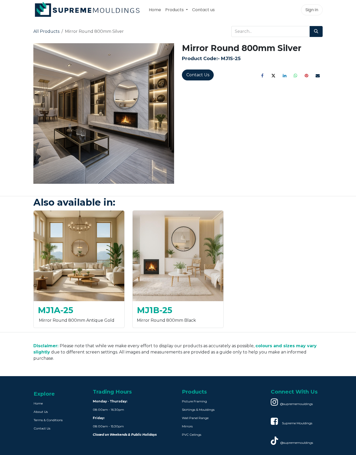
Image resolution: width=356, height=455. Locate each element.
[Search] (316, 31)
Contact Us (197, 74)
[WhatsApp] (295, 75)
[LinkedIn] (284, 75)
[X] (273, 75)
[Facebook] (262, 75)
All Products (46, 31)
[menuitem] (155, 10)
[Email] (318, 75)
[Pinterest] (306, 75)
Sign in (311, 10)
